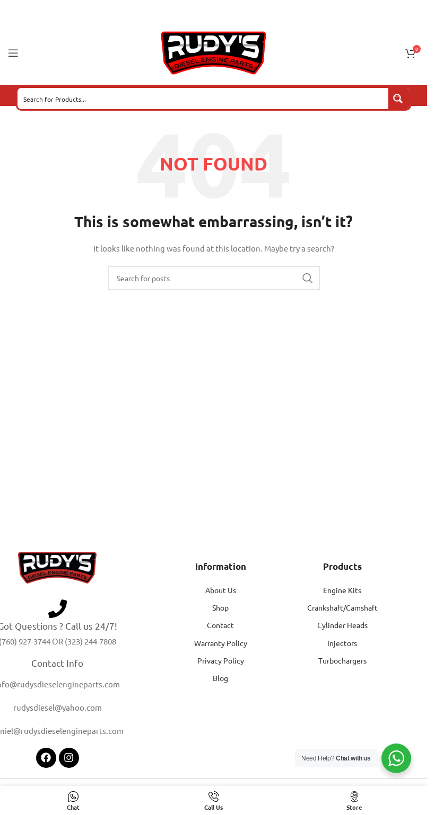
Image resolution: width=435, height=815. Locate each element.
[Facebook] (46, 758)
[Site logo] (214, 52)
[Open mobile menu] (13, 53)
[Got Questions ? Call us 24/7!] (57, 608)
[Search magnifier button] (399, 98)
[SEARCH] (307, 278)
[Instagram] (69, 758)
